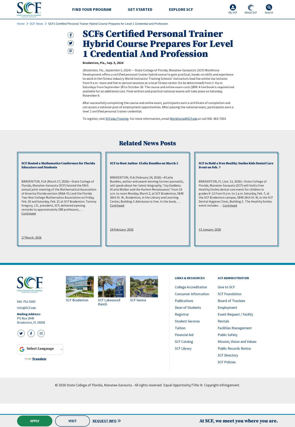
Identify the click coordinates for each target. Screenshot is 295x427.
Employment (227, 307)
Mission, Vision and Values (237, 341)
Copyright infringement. (222, 385)
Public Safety (227, 334)
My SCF (233, 12)
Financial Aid (184, 334)
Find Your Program (91, 9)
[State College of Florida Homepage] (29, 9)
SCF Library (183, 348)
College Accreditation (191, 287)
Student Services (187, 321)
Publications (184, 300)
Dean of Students (188, 307)
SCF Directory (228, 355)
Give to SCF (226, 287)
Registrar (182, 314)
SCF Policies (227, 362)
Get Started (140, 9)
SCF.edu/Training (117, 119)
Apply (34, 421)
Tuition (180, 328)
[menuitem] (92, 9)
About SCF (251, 12)
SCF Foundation (229, 294)
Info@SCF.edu (26, 308)
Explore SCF (181, 9)
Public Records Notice (234, 348)
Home (21, 23)
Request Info (105, 421)
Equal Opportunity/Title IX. (183, 385)
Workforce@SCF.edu (183, 119)
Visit (72, 421)
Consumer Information (192, 294)
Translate (39, 359)
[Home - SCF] (39, 284)
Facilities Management (235, 328)
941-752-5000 (26, 302)
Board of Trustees (231, 300)
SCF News (36, 23)
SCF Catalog (184, 341)
